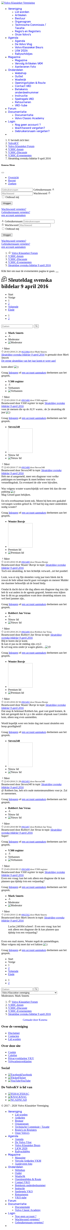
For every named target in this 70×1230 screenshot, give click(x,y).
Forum (12, 108)
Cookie (12, 1052)
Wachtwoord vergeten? (30, 128)
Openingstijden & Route (30, 82)
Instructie (21, 95)
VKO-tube (21, 105)
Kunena (43, 1019)
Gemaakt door (31, 1019)
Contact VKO (23, 86)
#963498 (25, 869)
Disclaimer (14, 1033)
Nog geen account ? (28, 124)
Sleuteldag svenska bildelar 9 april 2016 (23, 354)
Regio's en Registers (28, 31)
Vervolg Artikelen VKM (29, 63)
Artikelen (21, 15)
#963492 (25, 702)
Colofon (12, 1055)
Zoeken (12, 183)
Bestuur (20, 18)
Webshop (20, 73)
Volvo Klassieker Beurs (29, 47)
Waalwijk (20, 79)
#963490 (25, 632)
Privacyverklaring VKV (21, 1058)
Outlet (19, 76)
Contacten (13, 1036)
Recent (12, 180)
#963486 (25, 400)
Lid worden (22, 12)
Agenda (13, 37)
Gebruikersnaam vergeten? (32, 131)
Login (11, 121)
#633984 (25, 351)
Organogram (23, 21)
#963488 (25, 467)
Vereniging (15, 8)
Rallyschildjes (23, 53)
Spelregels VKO (24, 99)
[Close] (2, 172)
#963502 (25, 914)
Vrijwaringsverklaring (20, 1061)
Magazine (14, 57)
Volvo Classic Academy (29, 118)
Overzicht (13, 177)
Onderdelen (15, 70)
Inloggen (7, 203)
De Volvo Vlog (23, 44)
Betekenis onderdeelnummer (27, 91)
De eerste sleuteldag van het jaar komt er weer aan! (28, 360)
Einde (11, 309)
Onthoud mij (12, 197)
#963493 (25, 781)
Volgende (13, 306)
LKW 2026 (21, 50)
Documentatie (17, 111)
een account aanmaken (13, 215)
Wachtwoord (40, 193)
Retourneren (23, 102)
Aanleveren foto (25, 66)
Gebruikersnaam (42, 189)
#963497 (25, 827)
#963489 (25, 562)
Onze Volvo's (23, 34)
